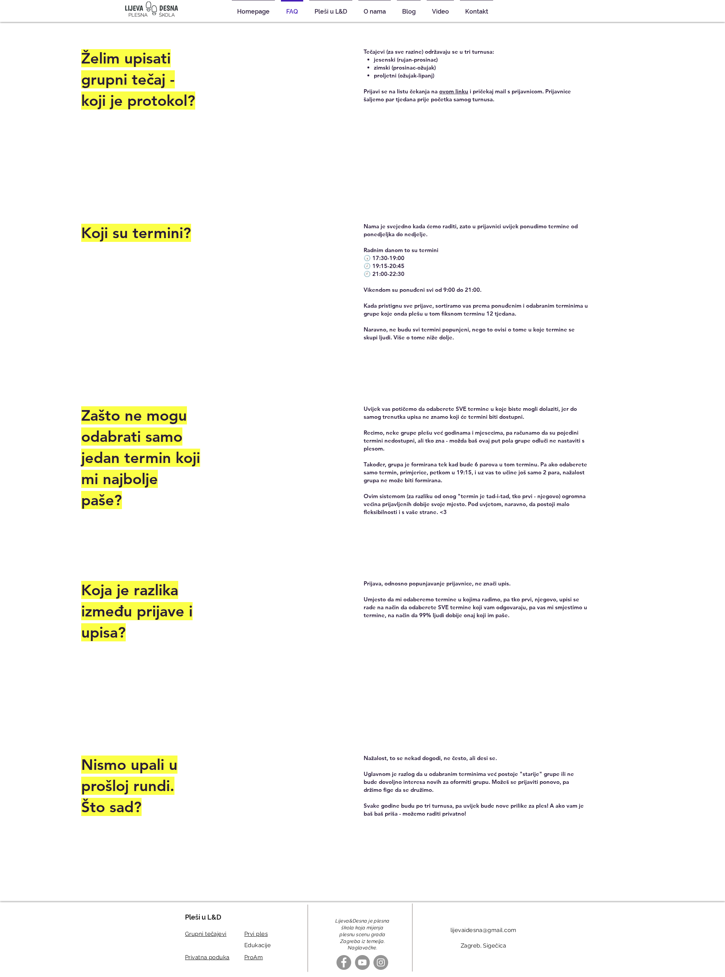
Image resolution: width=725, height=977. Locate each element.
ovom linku (453, 91)
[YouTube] (362, 962)
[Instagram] (380, 962)
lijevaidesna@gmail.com (483, 930)
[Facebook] (343, 962)
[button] (330, 8)
